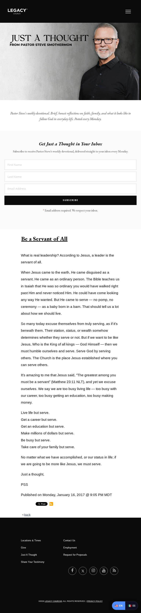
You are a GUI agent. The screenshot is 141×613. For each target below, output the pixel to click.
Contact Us (69, 540)
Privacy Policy (95, 601)
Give (23, 547)
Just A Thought (29, 554)
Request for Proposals (75, 554)
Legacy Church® (53, 601)
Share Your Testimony (32, 562)
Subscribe (70, 200)
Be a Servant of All (44, 239)
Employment (70, 547)
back (27, 514)
